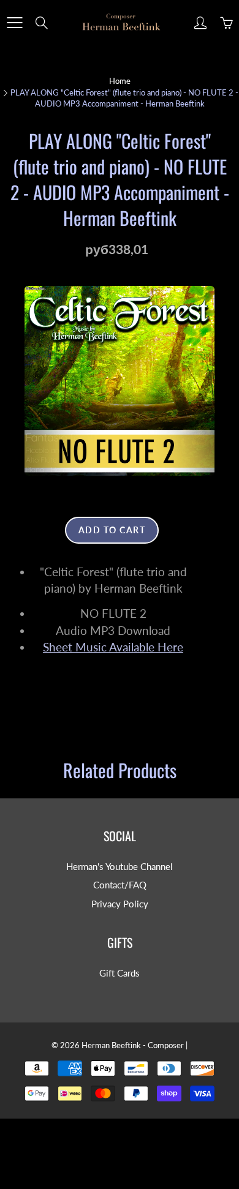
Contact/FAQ (119, 885)
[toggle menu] (14, 22)
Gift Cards (119, 973)
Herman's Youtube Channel (119, 866)
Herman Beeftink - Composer (133, 1045)
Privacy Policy (119, 904)
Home (120, 81)
